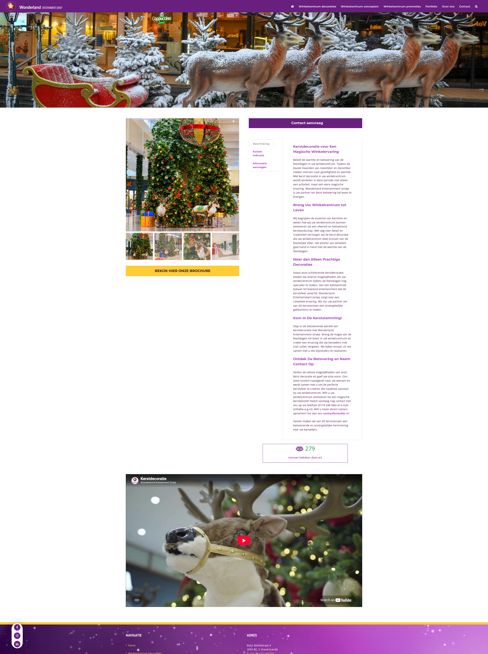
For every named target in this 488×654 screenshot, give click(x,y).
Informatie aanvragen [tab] (260, 165)
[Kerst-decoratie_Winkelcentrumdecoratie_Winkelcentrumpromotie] (182, 174)
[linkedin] (17, 644)
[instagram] (17, 635)
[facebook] (17, 627)
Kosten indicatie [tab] (258, 153)
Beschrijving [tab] (261, 143)
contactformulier (334, 413)
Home (132, 645)
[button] (476, 6)
